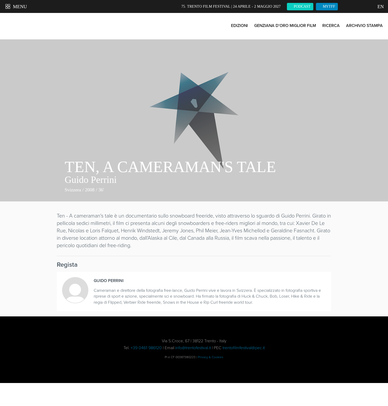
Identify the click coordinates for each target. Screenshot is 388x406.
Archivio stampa (364, 25)
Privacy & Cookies (210, 357)
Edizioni (239, 25)
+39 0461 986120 (146, 348)
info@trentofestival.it (193, 348)
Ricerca (331, 25)
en (380, 6)
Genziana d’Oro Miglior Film (285, 25)
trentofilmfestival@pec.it (244, 348)
